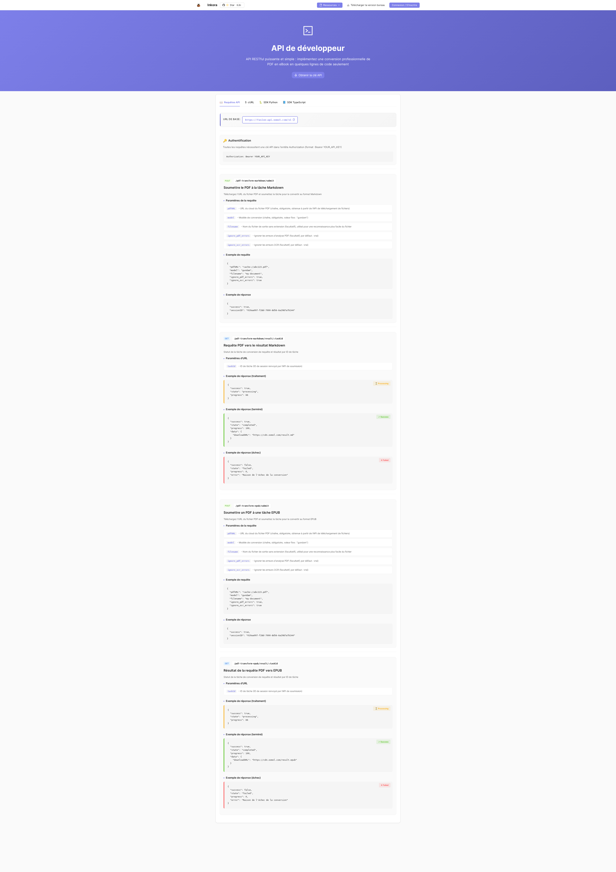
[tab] (230, 102)
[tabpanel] (308, 464)
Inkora (212, 5)
